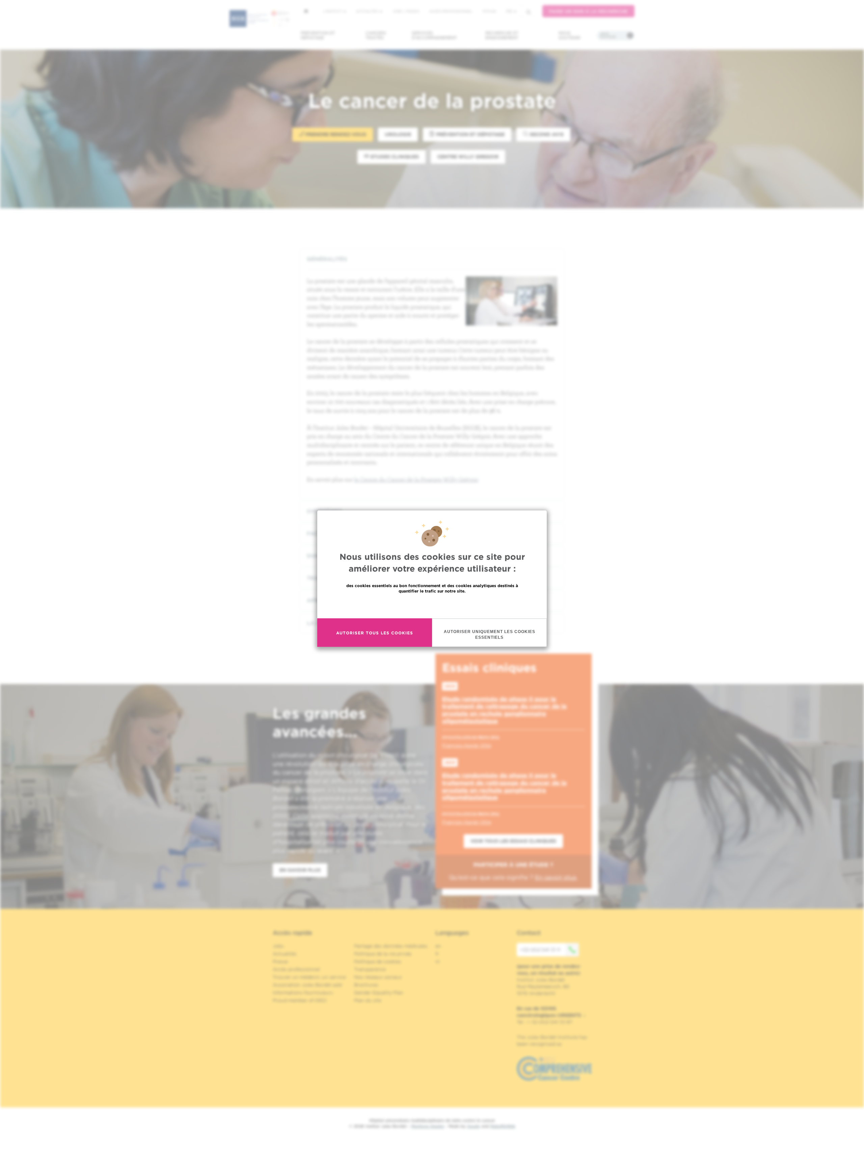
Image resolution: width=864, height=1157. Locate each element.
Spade (473, 1126)
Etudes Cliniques (394, 156)
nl (437, 961)
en (438, 946)
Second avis (546, 134)
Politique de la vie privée (382, 953)
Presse (280, 961)
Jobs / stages (406, 11)
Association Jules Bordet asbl (307, 985)
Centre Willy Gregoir (467, 156)
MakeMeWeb (502, 1126)
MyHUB (489, 11)
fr (509, 11)
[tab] (432, 259)
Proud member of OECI (300, 1000)
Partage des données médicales (391, 946)
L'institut (333, 11)
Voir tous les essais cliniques (513, 841)
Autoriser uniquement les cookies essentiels (489, 634)
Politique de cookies (377, 961)
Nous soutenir (569, 35)
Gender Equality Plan (378, 992)
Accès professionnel (451, 11)
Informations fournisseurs (303, 992)
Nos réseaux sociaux (378, 977)
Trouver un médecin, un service (309, 977)
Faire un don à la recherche (588, 11)
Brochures (366, 985)
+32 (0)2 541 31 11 (540, 949)
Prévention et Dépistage (470, 134)
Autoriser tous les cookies (374, 632)
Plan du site (367, 1000)
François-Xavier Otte (466, 745)
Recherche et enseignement (501, 35)
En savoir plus (432, 605)
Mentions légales (427, 1126)
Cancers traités (376, 35)
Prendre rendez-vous (335, 134)
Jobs (278, 946)
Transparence (370, 969)
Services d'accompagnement (434, 35)
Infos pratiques (608, 35)
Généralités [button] (327, 259)
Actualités (367, 11)
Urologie (398, 134)
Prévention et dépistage (318, 35)
